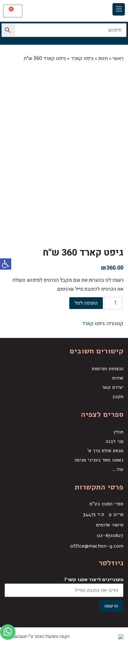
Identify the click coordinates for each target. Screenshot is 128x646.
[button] (118, 9)
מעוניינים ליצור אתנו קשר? (93, 579)
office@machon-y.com (96, 546)
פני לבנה (114, 441)
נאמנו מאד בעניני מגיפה (99, 460)
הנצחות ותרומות (107, 368)
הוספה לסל (86, 303)
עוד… (117, 469)
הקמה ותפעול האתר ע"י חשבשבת (40, 636)
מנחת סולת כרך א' (105, 450)
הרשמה (111, 606)
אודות (117, 378)
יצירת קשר (112, 387)
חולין (118, 432)
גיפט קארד (93, 323)
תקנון (117, 396)
